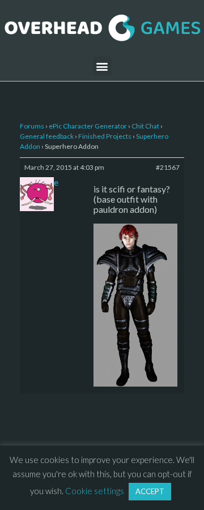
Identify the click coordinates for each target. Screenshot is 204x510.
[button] (102, 66)
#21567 (168, 167)
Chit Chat (145, 126)
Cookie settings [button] (94, 491)
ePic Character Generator (88, 126)
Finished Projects (104, 136)
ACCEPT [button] (149, 491)
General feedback (47, 136)
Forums (32, 126)
